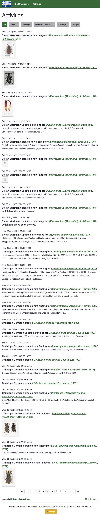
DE (86, 499)
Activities (37, 3)
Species (14, 24)
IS (11, 499)
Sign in (95, 499)
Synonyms (62, 24)
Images (76, 24)
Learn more (86, 506)
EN (89, 499)
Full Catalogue (22, 3)
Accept (52, 511)
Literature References (44, 24)
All (5, 24)
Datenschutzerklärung (21, 499)
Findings (26, 24)
